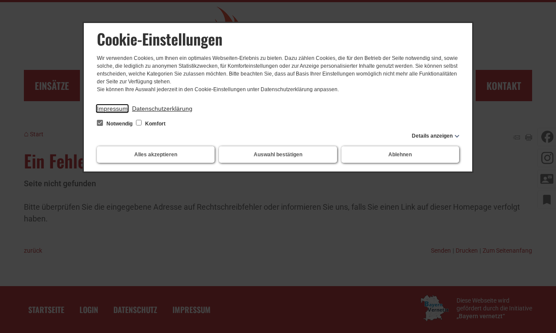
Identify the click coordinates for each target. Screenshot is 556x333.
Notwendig (119, 124)
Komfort (154, 124)
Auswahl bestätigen (278, 155)
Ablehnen (400, 155)
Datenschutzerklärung (162, 108)
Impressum (112, 108)
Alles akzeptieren (155, 155)
